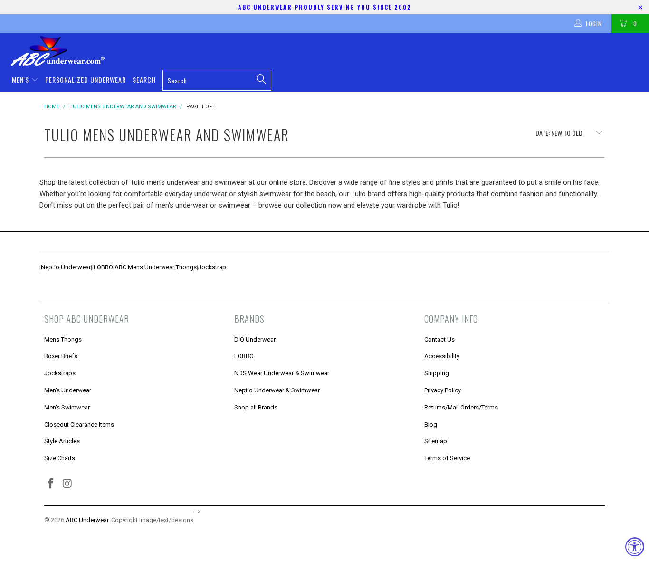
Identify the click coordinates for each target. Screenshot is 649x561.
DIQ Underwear (255, 339)
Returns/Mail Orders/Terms (461, 407)
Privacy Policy (442, 390)
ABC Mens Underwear (144, 267)
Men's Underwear (67, 390)
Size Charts (59, 458)
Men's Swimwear (67, 407)
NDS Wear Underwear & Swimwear (281, 373)
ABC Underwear (87, 519)
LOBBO (103, 267)
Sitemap (435, 441)
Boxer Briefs (60, 356)
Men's (21, 80)
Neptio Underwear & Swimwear (277, 390)
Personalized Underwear (85, 80)
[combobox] (216, 80)
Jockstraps (60, 373)
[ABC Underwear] (329, 50)
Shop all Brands (255, 407)
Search (144, 80)
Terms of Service (447, 458)
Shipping (436, 373)
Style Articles (62, 441)
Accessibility (441, 356)
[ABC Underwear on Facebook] (51, 484)
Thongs (186, 267)
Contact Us (439, 339)
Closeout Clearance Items (79, 424)
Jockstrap (212, 267)
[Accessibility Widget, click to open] (634, 546)
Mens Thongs (63, 339)
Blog (430, 424)
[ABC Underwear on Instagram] (68, 484)
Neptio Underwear (66, 267)
